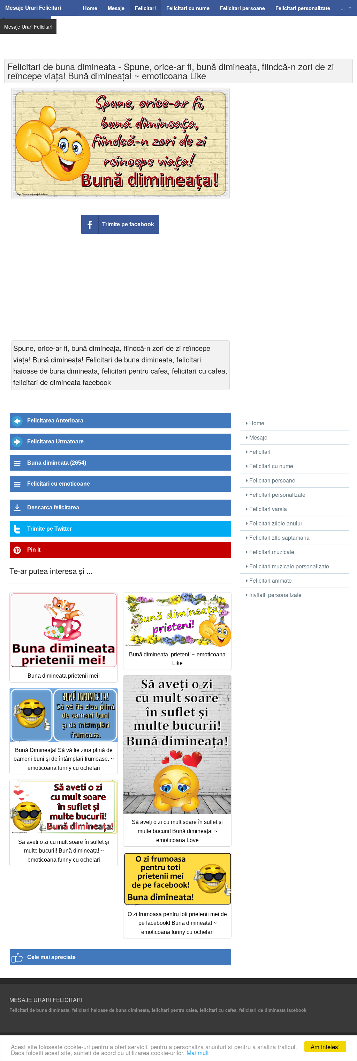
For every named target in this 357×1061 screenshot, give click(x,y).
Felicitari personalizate (276, 495)
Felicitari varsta (267, 509)
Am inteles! (325, 1046)
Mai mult (198, 1052)
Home (256, 423)
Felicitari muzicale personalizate (288, 566)
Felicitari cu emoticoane (58, 484)
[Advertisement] (201, 33)
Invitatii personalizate (275, 595)
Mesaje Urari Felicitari (33, 8)
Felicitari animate (270, 580)
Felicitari (259, 452)
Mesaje (257, 437)
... (343, 8)
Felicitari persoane (271, 480)
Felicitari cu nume (270, 466)
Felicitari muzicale (271, 552)
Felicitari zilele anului (275, 523)
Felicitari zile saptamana (279, 537)
